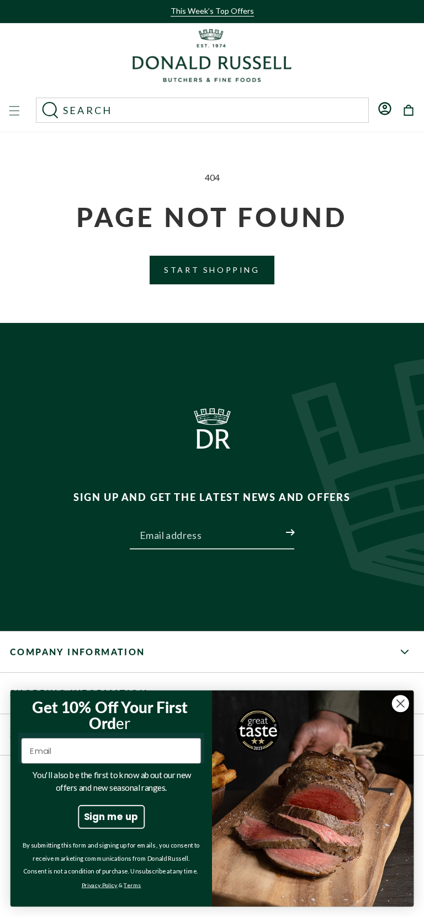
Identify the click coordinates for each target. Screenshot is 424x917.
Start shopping (211, 269)
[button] (208, 20)
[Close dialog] (400, 703)
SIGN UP (277, 525)
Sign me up (111, 816)
